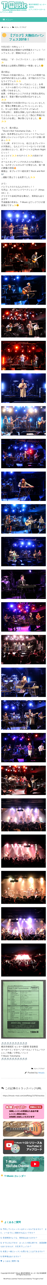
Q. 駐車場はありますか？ (10, 1256)
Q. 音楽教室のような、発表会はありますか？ (18, 1238)
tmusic (41, 1072)
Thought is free (38, 1279)
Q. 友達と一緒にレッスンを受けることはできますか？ (22, 1251)
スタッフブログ (39, 1069)
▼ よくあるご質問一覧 (9, 1261)
